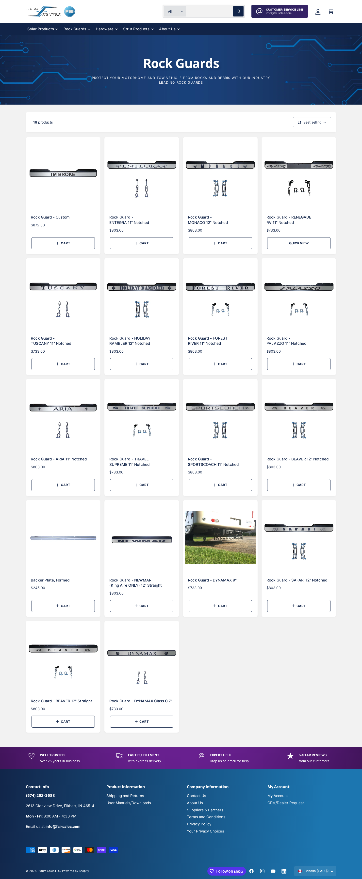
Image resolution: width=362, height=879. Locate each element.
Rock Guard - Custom (50, 217)
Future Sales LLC (49, 871)
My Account (277, 795)
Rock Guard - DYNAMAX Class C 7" (140, 701)
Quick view (298, 243)
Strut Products (136, 29)
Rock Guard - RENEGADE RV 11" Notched (288, 220)
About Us (167, 29)
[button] (330, 11)
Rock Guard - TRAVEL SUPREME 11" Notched (129, 462)
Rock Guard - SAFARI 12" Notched (297, 580)
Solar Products (40, 29)
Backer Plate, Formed (50, 580)
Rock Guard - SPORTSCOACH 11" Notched (213, 462)
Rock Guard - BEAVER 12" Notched (297, 459)
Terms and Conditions (206, 817)
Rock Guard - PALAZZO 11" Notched (286, 341)
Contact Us (196, 795)
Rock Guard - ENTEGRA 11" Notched (129, 220)
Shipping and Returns (125, 795)
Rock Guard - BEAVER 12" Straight (61, 701)
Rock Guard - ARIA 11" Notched (59, 459)
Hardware (104, 29)
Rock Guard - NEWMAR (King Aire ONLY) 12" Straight (135, 583)
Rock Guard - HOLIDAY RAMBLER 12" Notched (129, 341)
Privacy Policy (199, 824)
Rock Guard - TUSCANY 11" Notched (51, 341)
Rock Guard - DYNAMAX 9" (212, 580)
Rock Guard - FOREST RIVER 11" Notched (208, 341)
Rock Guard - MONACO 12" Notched (208, 220)
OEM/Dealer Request (285, 803)
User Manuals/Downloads (128, 803)
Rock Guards (75, 29)
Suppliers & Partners (205, 810)
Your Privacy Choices (205, 831)
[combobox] (216, 11)
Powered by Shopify (75, 871)
